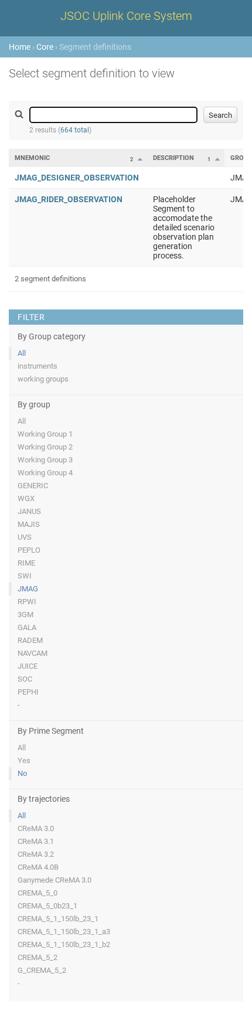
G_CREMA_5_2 (42, 970)
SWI (25, 575)
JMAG (28, 588)
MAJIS (29, 524)
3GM (25, 614)
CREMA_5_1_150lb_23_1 (58, 918)
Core (44, 47)
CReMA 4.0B (38, 867)
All (22, 353)
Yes (24, 760)
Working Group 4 (45, 472)
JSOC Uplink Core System (126, 16)
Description (173, 158)
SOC (25, 679)
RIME (26, 563)
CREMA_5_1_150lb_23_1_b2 (64, 944)
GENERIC (33, 485)
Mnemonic (32, 158)
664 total (74, 130)
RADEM (30, 640)
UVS (25, 537)
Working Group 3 (45, 459)
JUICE (28, 666)
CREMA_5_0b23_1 (47, 905)
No (22, 773)
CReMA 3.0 (36, 828)
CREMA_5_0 (37, 893)
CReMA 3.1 (36, 841)
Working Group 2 (45, 446)
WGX (26, 498)
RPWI (27, 601)
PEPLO (29, 550)
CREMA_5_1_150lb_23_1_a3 (64, 931)
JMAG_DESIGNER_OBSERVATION (77, 177)
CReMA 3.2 (36, 854)
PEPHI (28, 691)
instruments (37, 366)
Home (19, 47)
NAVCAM (32, 653)
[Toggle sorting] (140, 159)
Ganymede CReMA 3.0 (54, 880)
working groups (43, 379)
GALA (27, 627)
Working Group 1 (45, 434)
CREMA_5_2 (37, 957)
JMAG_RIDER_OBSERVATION (68, 199)
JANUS (29, 511)
